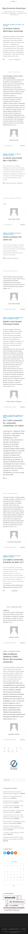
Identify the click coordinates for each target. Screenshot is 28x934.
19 (10, 877)
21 (17, 877)
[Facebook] (8, 852)
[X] (4, 852)
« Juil (13, 885)
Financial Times (9, 354)
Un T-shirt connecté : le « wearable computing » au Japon (13, 423)
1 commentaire (8, 145)
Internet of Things (8, 155)
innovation (6, 24)
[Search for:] (16, 1)
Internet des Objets (16, 24)
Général (5, 154)
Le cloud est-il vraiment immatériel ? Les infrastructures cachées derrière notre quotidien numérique (13, 828)
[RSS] (15, 852)
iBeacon (12, 378)
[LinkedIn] (12, 852)
